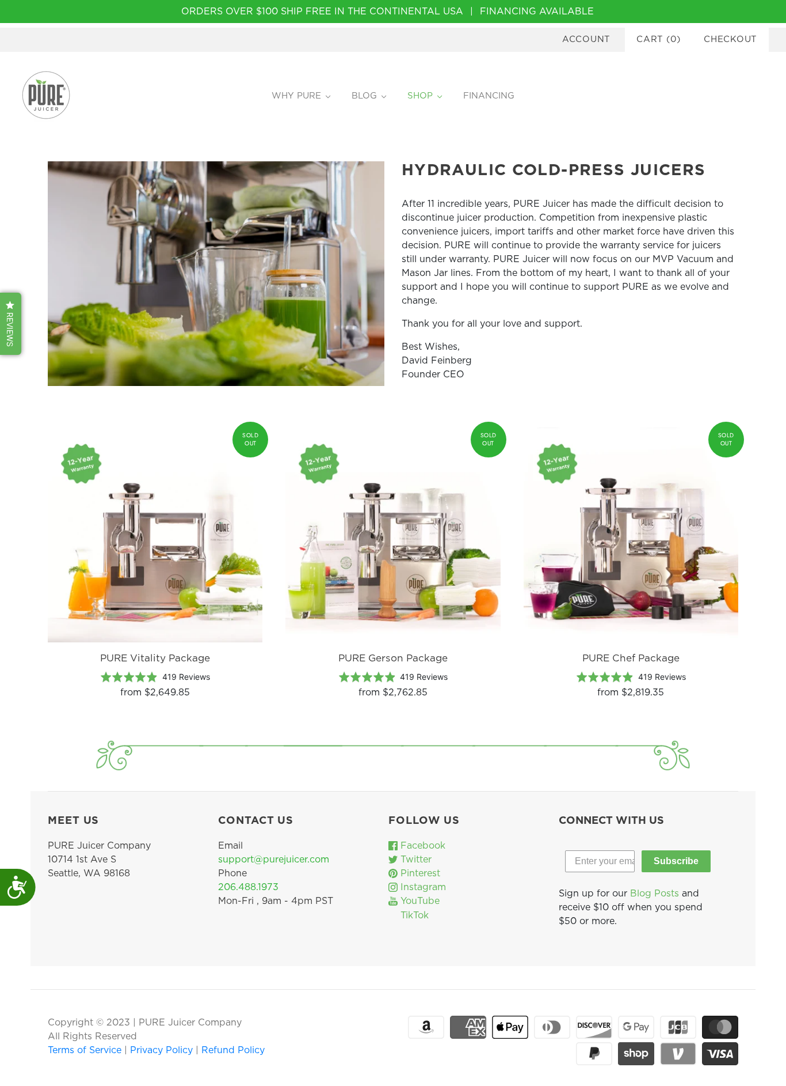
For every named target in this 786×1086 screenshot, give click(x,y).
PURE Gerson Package (393, 658)
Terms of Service (86, 1050)
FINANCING (488, 96)
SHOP (420, 96)
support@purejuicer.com (273, 859)
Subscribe (676, 861)
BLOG (364, 96)
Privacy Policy (163, 1050)
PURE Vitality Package (155, 658)
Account (586, 39)
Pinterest (419, 873)
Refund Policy (233, 1050)
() (658, 39)
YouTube (419, 901)
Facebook (421, 845)
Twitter (415, 859)
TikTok (413, 915)
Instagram (422, 887)
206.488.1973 (248, 887)
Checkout (730, 39)
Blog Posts (654, 893)
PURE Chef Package (631, 658)
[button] (10, 324)
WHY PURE (296, 96)
